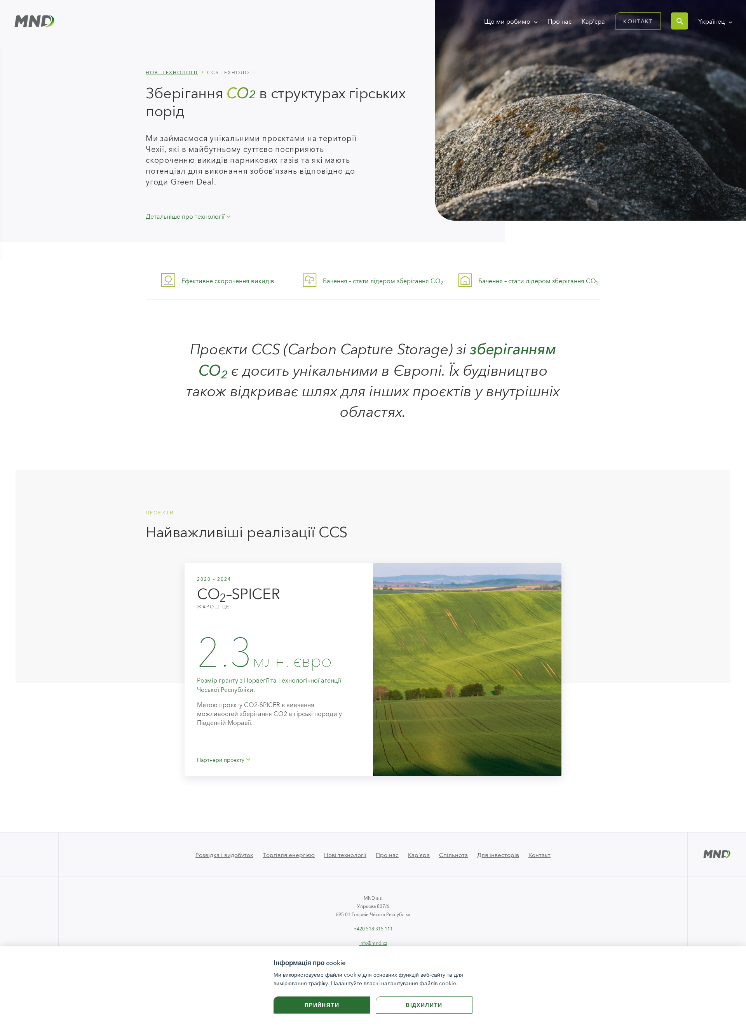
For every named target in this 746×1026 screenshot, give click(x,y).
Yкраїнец (712, 20)
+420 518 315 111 (373, 928)
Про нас (560, 20)
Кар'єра (593, 20)
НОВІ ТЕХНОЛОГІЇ (172, 72)
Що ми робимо (508, 20)
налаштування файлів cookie (418, 983)
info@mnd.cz (373, 942)
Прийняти (322, 1005)
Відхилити (424, 1005)
